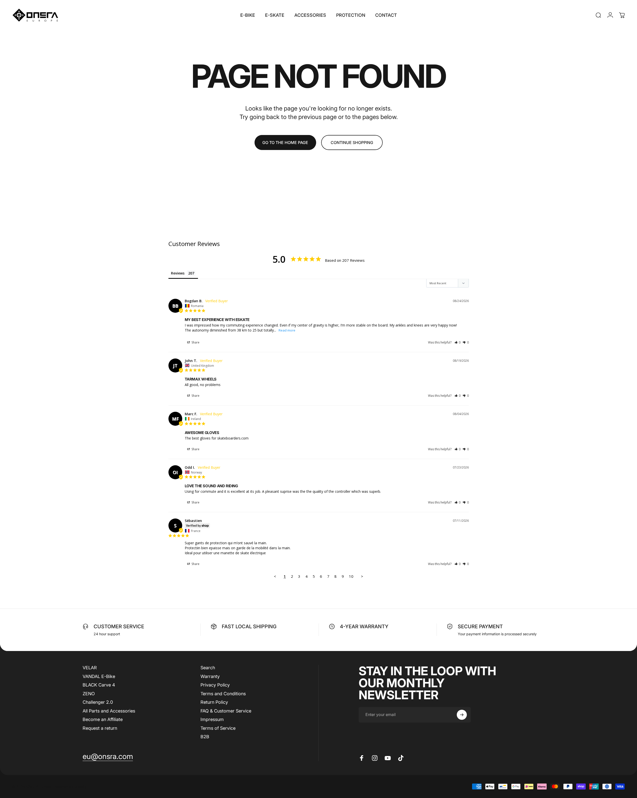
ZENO (89, 693)
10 (351, 576)
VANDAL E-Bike (99, 676)
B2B (204, 736)
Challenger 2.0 (98, 702)
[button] (458, 342)
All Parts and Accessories (109, 710)
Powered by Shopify (70, 786)
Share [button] (195, 342)
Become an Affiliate (103, 719)
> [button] (362, 576)
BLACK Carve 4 (99, 685)
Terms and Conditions (223, 693)
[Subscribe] (462, 715)
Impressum (212, 719)
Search (207, 667)
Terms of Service (218, 727)
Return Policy (214, 702)
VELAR (90, 667)
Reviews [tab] (177, 273)
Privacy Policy (215, 685)
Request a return (100, 727)
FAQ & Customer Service (225, 710)
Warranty (210, 676)
